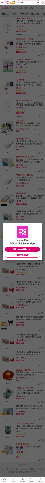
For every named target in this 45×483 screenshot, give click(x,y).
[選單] (2, 2)
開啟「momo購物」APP (22, 249)
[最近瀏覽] (43, 2)
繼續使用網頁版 (22, 255)
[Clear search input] (38, 2)
